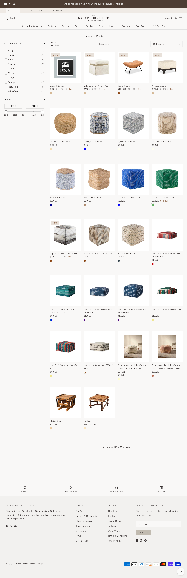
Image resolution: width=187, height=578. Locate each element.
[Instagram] (67, 320)
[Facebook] (63, 320)
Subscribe (67, 311)
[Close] (148, 251)
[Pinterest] (71, 320)
